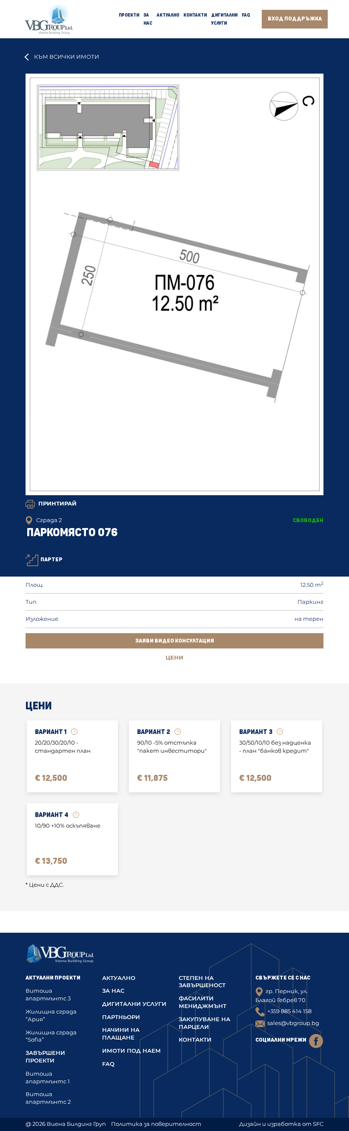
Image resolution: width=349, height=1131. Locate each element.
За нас (113, 991)
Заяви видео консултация (174, 640)
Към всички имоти (66, 57)
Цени (174, 657)
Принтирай (57, 503)
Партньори (121, 1017)
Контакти (195, 15)
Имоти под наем (131, 1051)
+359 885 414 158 (289, 1011)
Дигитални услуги (134, 1004)
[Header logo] (49, 19)
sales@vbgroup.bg (293, 1023)
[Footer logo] (60, 956)
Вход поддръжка (295, 18)
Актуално (168, 15)
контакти (195, 1040)
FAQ (246, 15)
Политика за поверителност (156, 1124)
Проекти (129, 15)
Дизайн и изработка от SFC (281, 1124)
